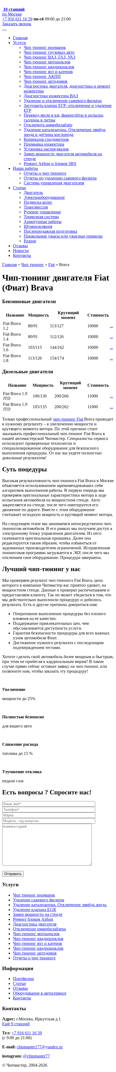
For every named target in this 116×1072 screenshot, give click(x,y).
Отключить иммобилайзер (48, 125)
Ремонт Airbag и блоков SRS (50, 163)
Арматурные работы (43, 221)
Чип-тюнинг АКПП (42, 76)
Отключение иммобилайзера (39, 929)
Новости (21, 250)
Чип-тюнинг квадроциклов (49, 66)
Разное (30, 241)
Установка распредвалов (46, 149)
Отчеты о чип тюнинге (45, 173)
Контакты (22, 255)
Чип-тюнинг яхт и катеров (48, 71)
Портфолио (23, 978)
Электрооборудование (44, 197)
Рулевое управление (42, 212)
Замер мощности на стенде (37, 914)
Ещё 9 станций (16, 1023)
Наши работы (25, 168)
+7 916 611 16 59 (17, 19)
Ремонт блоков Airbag (33, 919)
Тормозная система (41, 216)
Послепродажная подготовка (50, 231)
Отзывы (20, 245)
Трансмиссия (36, 207)
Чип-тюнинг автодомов (45, 81)
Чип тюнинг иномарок (45, 47)
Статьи (19, 187)
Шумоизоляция (38, 226)
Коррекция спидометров (46, 139)
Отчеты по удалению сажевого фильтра (60, 178)
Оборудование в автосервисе (39, 993)
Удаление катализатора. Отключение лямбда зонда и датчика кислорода (64, 132)
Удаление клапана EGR (34, 909)
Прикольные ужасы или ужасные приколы (63, 236)
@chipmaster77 (36, 1056)
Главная (20, 37)
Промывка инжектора (44, 144)
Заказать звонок (16, 23)
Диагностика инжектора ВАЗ (51, 96)
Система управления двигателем (54, 183)
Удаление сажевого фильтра (38, 900)
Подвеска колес (38, 202)
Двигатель (33, 192)
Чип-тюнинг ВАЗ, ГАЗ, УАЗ (49, 57)
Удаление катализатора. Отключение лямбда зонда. (60, 904)
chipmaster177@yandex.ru (40, 1047)
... (111, 326)
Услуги (19, 42)
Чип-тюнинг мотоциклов (47, 62)
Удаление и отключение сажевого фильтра (63, 100)
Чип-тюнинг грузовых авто (49, 52)
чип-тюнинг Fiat (68, 419)
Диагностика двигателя (34, 924)
